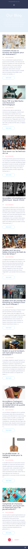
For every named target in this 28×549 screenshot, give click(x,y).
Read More (8, 77)
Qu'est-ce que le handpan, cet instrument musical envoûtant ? (13, 353)
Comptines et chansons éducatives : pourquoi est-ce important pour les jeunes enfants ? (13, 506)
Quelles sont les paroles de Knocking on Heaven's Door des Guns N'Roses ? (13, 302)
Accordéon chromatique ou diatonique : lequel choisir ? (14, 200)
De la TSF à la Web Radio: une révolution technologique (13, 103)
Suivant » (17, 540)
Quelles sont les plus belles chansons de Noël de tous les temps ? (14, 252)
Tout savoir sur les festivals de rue (13, 152)
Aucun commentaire (9, 57)
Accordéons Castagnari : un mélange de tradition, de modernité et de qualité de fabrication (13, 404)
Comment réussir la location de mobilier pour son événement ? (13, 52)
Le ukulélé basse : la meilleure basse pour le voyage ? (12, 455)
